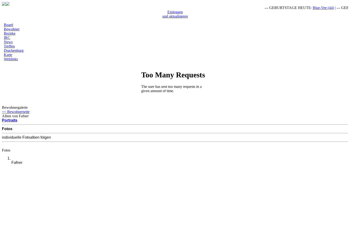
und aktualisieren (175, 16)
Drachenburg (14, 50)
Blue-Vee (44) (321, 8)
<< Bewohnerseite (16, 112)
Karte (8, 55)
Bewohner (12, 29)
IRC (7, 38)
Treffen (9, 46)
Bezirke (9, 33)
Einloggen (175, 12)
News (8, 42)
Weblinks (11, 59)
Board (8, 25)
